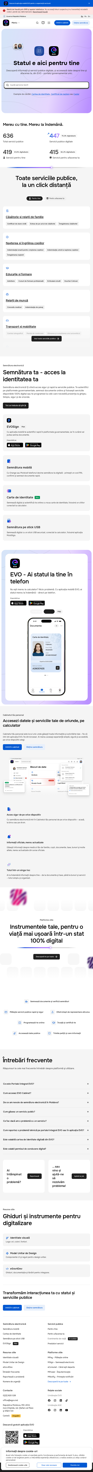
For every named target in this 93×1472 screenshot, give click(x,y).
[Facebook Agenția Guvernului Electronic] (49, 1410)
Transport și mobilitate (21, 326)
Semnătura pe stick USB (13, 1338)
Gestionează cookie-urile (17, 1465)
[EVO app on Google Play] (31, 1442)
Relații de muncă (17, 300)
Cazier (76, 94)
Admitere (11, 281)
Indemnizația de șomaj (34, 307)
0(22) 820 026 (9, 1395)
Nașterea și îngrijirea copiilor (25, 243)
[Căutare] (37, 22)
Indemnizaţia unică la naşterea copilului (62, 250)
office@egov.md (10, 1400)
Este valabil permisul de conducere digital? (24, 1149)
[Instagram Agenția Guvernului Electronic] (55, 1410)
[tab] (35, 198)
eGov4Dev (8, 1367)
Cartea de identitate (41, 94)
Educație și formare (19, 274)
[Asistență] (43, 22)
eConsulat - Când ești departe (61, 1367)
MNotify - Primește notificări (61, 1377)
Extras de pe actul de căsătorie (42, 224)
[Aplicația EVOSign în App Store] (15, 445)
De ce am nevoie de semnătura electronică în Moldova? (31, 1102)
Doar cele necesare (49, 1465)
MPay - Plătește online (58, 1357)
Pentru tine (53, 1329)
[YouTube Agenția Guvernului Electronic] (66, 1410)
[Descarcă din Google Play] (36, 603)
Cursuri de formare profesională (31, 281)
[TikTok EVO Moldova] (66, 1400)
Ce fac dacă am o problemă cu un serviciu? (24, 1121)
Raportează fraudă (40, 12)
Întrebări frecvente (11, 1372)
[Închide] (89, 3)
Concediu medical (14, 307)
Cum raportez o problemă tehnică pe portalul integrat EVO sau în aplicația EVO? (43, 1130)
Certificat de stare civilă (16, 224)
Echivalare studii (53, 281)
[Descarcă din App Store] (18, 603)
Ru (86, 16)
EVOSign (7, 1343)
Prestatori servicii (56, 1343)
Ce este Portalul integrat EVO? (18, 1084)
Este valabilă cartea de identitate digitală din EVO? (28, 1139)
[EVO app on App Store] (31, 1435)
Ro (82, 16)
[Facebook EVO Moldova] (49, 1400)
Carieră (6, 1415)
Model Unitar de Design (13, 1362)
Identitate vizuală (10, 1357)
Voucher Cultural (71, 281)
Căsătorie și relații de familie (25, 217)
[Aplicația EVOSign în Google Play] (33, 445)
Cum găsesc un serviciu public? (19, 1111)
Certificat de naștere (60, 94)
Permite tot (74, 1465)
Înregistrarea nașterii (15, 255)
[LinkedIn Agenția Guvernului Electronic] (60, 1410)
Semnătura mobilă (11, 1329)
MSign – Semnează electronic (61, 1362)
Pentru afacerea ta (56, 1334)
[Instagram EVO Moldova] (55, 1400)
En (89, 16)
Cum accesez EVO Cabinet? (17, 1093)
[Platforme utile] (48, 22)
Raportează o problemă (13, 1377)
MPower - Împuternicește (59, 1372)
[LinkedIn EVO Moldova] (60, 1400)
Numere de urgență (11, 1381)
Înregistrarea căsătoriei (68, 224)
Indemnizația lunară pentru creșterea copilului (25, 250)
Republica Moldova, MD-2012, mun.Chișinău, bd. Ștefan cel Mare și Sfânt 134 (18, 1408)
